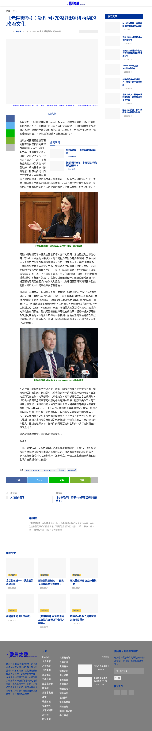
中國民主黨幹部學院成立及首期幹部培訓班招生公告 (132, 53)
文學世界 (46, 706)
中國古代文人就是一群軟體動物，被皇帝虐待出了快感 (132, 97)
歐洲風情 (46, 719)
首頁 (8, 11)
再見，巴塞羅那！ (101, 666)
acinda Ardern (32, 470)
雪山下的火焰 (66, 711)
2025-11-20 (99, 685)
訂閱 (117, 678)
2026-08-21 (71, 169)
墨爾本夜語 (47, 692)
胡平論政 (64, 693)
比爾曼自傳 (65, 657)
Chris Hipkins (49, 470)
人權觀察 (46, 666)
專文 (14, 11)
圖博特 (45, 688)
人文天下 (46, 661)
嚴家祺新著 (47, 683)
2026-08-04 (128, 30)
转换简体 (52, 113)
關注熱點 (64, 706)
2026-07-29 (128, 43)
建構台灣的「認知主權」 (19, 616)
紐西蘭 (62, 470)
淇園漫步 (64, 666)
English (46, 657)
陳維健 (19, 31)
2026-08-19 (44, 627)
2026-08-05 (99, 669)
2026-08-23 (71, 157)
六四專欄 (46, 670)
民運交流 (64, 662)
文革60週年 (47, 710)
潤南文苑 (64, 671)
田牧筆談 (64, 680)
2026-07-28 (128, 60)
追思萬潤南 (65, 702)
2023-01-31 (31, 31)
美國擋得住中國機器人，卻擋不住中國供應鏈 (132, 82)
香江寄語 (64, 715)
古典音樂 (46, 679)
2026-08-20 (12, 620)
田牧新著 (64, 675)
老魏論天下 (65, 689)
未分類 (45, 715)
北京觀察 (12, 575)
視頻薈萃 (64, 697)
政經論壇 (48, 31)
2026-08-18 (128, 72)
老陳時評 (57, 31)
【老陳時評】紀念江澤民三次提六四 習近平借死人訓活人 (51, 619)
